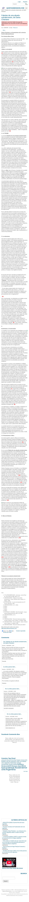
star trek (8, 761)
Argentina (11, 769)
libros (4, 30)
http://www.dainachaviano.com (9, 628)
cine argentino (5, 763)
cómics (11, 764)
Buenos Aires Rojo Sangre (13, 760)
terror (24, 767)
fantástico (20, 764)
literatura (4, 766)
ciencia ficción (14, 767)
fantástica (3, 761)
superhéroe (13, 761)
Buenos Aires (16, 766)
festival (4, 768)
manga (19, 763)
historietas (13, 763)
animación (4, 760)
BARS (10, 766)
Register (25, 1)
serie (26, 760)
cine (3, 769)
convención (4, 764)
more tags (26, 771)
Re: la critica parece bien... (12, 688)
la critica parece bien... (9, 667)
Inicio (2, 10)
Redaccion (15, 27)
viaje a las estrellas (21, 761)
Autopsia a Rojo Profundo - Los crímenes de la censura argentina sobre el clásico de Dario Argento (14, 832)
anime (15, 764)
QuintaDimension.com (15, 8)
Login (19, 1)
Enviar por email (7, 632)
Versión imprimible (20, 630)
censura (22, 760)
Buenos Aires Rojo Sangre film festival (12, 868)
